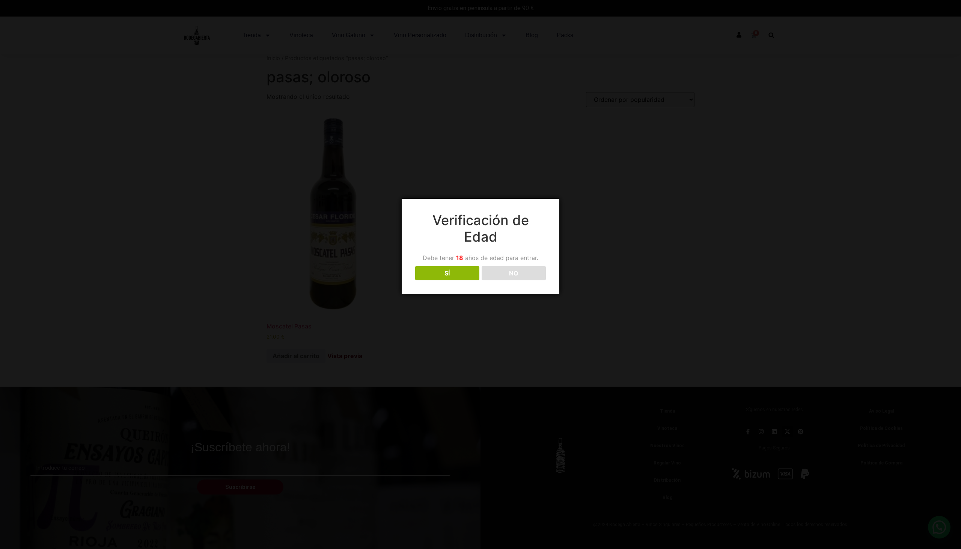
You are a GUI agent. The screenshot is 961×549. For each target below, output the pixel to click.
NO (513, 273)
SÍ (447, 273)
